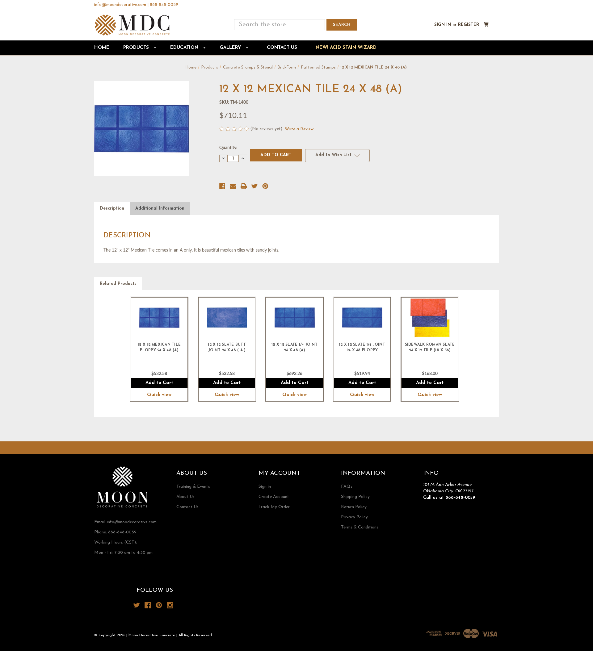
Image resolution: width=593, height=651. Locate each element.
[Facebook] (222, 186)
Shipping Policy (355, 497)
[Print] (244, 186)
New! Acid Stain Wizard (346, 47)
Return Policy (354, 507)
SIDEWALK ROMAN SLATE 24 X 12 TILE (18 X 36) (430, 347)
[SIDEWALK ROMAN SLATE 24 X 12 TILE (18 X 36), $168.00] (430, 318)
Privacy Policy (354, 517)
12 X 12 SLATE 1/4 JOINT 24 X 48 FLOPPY (362, 347)
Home (101, 47)
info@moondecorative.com (120, 4)
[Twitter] (254, 186)
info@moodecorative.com (132, 522)
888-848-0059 (164, 4)
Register (468, 25)
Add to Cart (159, 383)
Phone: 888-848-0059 (115, 532)
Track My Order (274, 507)
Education (185, 47)
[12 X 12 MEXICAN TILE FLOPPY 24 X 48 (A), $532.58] (159, 318)
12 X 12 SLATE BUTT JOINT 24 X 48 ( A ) (227, 347)
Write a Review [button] (299, 129)
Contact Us (282, 47)
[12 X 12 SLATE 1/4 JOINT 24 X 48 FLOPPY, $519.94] (362, 318)
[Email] (233, 186)
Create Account (274, 497)
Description (112, 208)
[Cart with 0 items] (486, 24)
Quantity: (228, 148)
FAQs (346, 486)
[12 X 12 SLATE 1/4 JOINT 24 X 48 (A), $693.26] (294, 318)
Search (341, 25)
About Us (185, 497)
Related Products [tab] (118, 284)
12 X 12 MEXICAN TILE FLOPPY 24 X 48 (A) (159, 347)
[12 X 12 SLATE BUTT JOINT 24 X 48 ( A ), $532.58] (227, 318)
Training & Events (193, 486)
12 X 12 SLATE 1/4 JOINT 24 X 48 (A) (294, 347)
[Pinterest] (265, 186)
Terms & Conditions (359, 527)
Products (136, 47)
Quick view (159, 395)
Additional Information (159, 208)
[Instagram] (170, 605)
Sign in (442, 25)
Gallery (231, 47)
